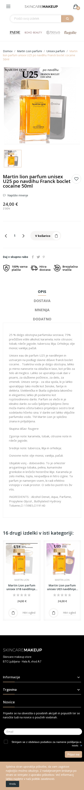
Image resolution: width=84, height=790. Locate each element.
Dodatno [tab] (42, 319)
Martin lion (21, 580)
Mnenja (42, 310)
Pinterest (43, 257)
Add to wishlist (76, 179)
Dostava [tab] (42, 300)
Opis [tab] (42, 291)
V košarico (42, 236)
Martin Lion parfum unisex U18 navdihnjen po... (21, 587)
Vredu (12, 784)
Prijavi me (73, 754)
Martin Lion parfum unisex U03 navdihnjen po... (62, 587)
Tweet (38, 257)
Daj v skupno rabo (33, 257)
